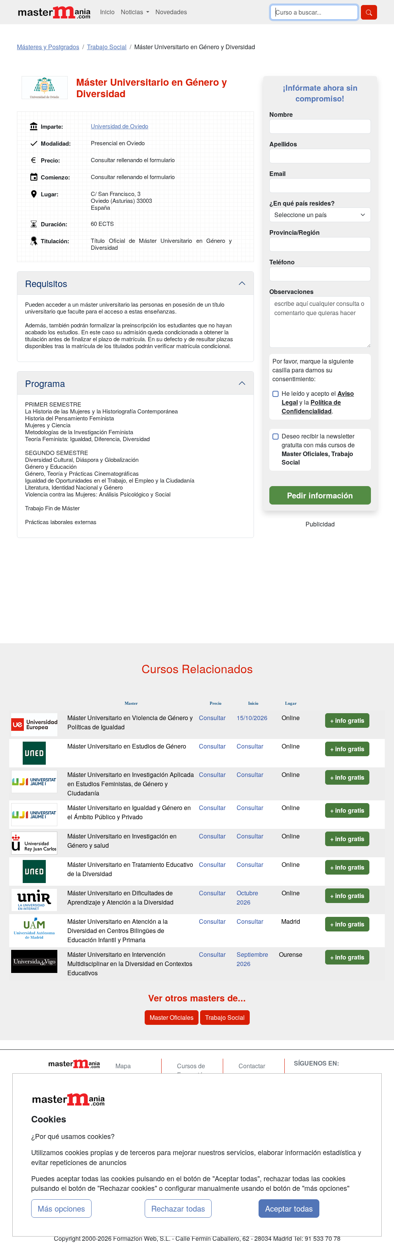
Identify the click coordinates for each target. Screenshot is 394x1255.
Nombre (281, 114)
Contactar (252, 1065)
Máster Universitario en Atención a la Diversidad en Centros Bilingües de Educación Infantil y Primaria (117, 930)
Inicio (107, 11)
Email (277, 173)
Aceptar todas (289, 1208)
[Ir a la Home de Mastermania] (74, 1064)
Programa (45, 383)
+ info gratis (347, 720)
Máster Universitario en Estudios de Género (126, 746)
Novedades (171, 11)
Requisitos (46, 283)
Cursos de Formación (191, 1070)
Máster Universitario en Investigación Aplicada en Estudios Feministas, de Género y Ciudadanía (130, 783)
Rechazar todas (178, 1208)
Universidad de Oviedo (119, 126)
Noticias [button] (133, 11)
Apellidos (283, 144)
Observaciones (291, 291)
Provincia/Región (294, 232)
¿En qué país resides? (302, 203)
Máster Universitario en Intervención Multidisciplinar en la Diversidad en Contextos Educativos (129, 963)
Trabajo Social (225, 1017)
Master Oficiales (172, 1017)
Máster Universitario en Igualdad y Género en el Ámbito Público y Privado (129, 812)
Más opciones (61, 1208)
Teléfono (282, 262)
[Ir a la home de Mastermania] (54, 12)
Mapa (123, 1065)
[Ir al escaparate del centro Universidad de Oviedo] (47, 87)
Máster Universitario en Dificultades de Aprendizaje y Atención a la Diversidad (120, 897)
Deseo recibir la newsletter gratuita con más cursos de (318, 449)
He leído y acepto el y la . (318, 402)
